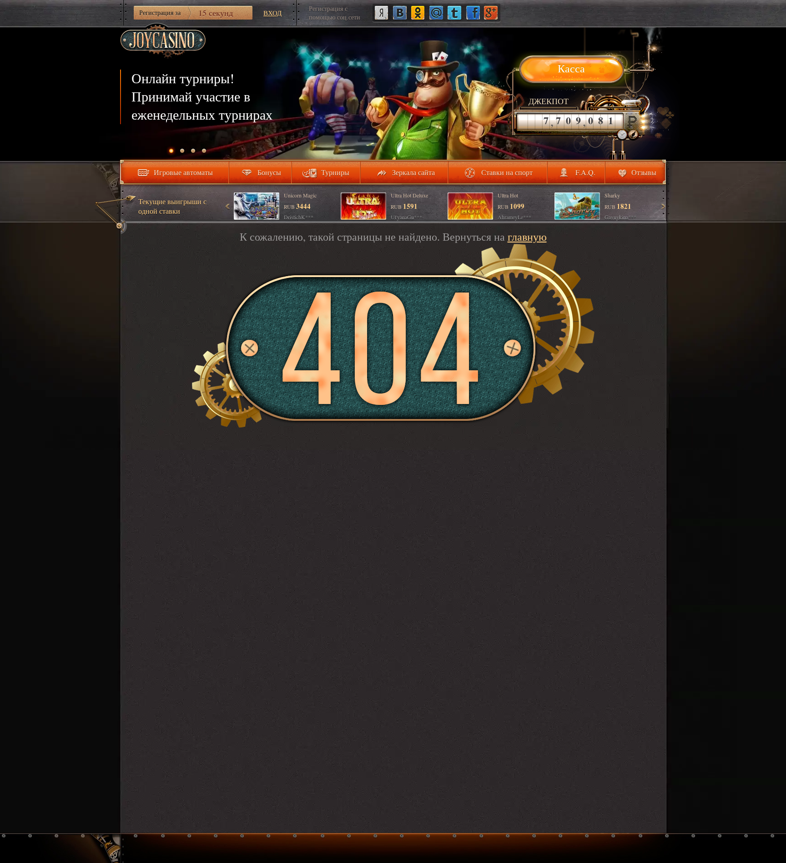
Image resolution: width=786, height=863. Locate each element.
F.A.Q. (585, 172)
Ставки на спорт (507, 172)
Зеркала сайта (413, 172)
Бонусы (269, 172)
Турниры (335, 172)
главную (527, 236)
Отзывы (643, 172)
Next (663, 206)
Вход (272, 12)
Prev (228, 206)
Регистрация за (186, 12)
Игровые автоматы (183, 172)
